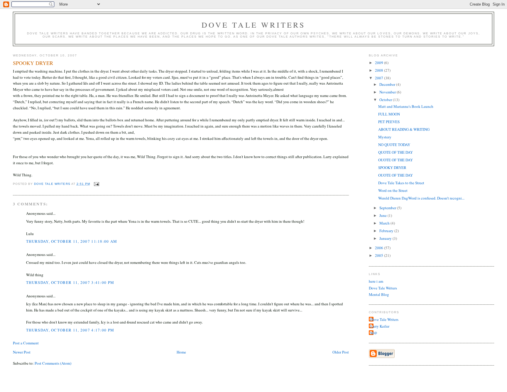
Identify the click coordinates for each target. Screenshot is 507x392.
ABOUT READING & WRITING (404, 129)
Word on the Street (393, 190)
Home (181, 352)
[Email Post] (96, 183)
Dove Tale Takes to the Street (401, 182)
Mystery (384, 137)
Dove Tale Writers (253, 25)
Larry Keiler (379, 326)
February (386, 230)
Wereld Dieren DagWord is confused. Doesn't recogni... (421, 198)
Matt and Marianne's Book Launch (405, 106)
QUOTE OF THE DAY (395, 152)
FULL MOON (389, 114)
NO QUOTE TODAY (394, 144)
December (387, 84)
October (386, 99)
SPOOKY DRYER (392, 167)
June (383, 215)
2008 (379, 70)
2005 (379, 255)
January (386, 238)
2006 (379, 247)
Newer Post (22, 352)
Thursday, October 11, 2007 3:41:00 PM (70, 282)
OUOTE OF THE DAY (395, 160)
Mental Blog (379, 294)
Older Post (340, 352)
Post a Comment (26, 343)
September (388, 207)
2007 (379, 78)
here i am (376, 281)
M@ (373, 333)
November (388, 92)
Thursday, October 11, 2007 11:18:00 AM (71, 241)
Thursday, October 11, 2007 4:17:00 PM (70, 330)
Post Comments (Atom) (53, 363)
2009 (379, 62)
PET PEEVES (389, 121)
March (385, 223)
